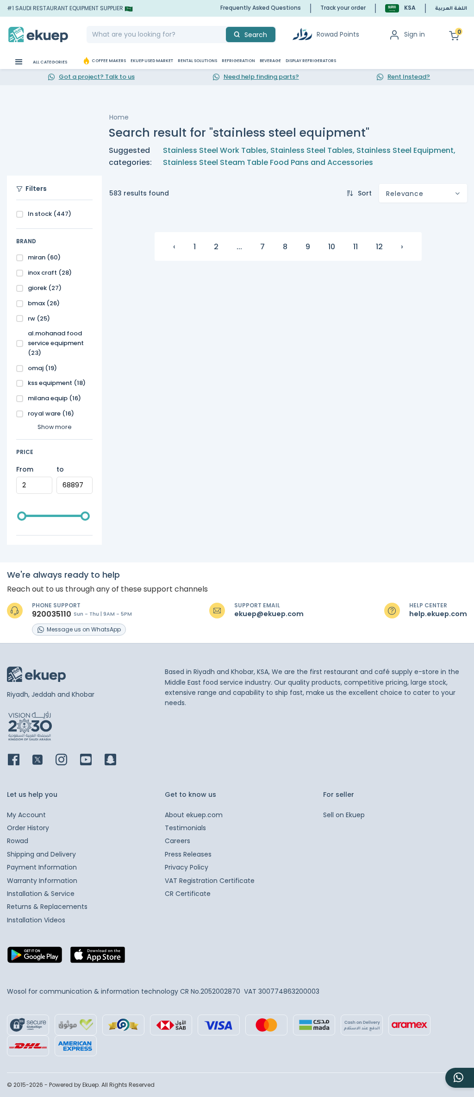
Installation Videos (36, 920)
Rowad (17, 840)
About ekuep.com (194, 815)
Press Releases (188, 854)
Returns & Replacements (47, 906)
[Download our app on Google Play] (34, 957)
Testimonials (185, 827)
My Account (26, 815)
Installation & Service (41, 893)
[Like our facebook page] (19, 760)
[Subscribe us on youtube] (91, 760)
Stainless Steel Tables (311, 150)
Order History (28, 827)
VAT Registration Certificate (210, 880)
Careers (177, 840)
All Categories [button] (49, 62)
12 (379, 246)
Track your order (343, 8)
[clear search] (222, 34)
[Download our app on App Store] (97, 957)
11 (355, 246)
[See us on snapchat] (116, 760)
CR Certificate (188, 893)
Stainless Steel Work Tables (215, 150)
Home (119, 117)
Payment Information (42, 867)
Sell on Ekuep (344, 815)
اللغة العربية (451, 9)
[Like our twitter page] (43, 760)
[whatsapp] (459, 1078)
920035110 (51, 614)
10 (331, 246)
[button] (400, 8)
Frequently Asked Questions (260, 8)
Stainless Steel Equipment (405, 150)
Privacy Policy (186, 867)
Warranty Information (42, 880)
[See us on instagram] (67, 760)
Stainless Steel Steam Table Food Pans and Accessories (268, 162)
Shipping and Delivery (41, 854)
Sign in (414, 34)
